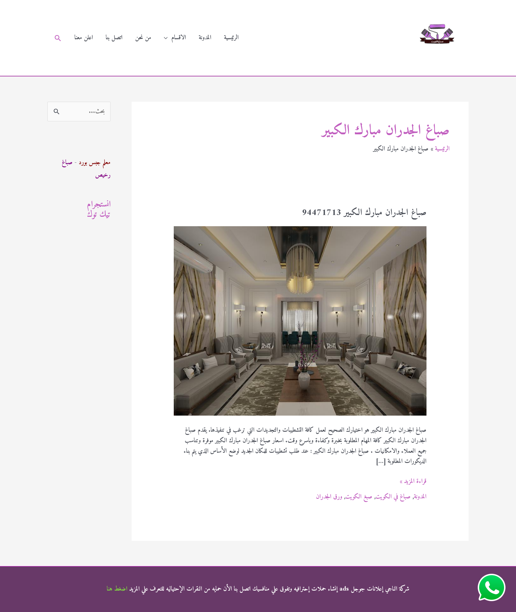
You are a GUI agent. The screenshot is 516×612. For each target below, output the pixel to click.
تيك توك (99, 214)
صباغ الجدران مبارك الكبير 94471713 (364, 213)
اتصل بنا (114, 37)
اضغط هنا (117, 589)
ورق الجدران (329, 496)
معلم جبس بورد (95, 162)
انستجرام (99, 204)
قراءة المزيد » (413, 481)
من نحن (143, 37)
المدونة (205, 37)
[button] (58, 38)
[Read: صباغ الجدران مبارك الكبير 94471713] (300, 320)
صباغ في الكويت (393, 496)
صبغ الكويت (358, 496)
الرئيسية (231, 37)
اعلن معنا (83, 37)
